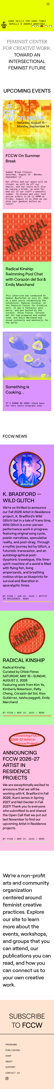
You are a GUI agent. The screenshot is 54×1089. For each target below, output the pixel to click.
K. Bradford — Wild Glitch (22, 497)
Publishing (12, 1050)
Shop (8, 1055)
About (9, 1061)
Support (10, 1067)
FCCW (10, 596)
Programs (11, 1044)
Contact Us (12, 1072)
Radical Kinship (24, 660)
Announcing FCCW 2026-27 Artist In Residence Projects (21, 765)
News (26, 598)
